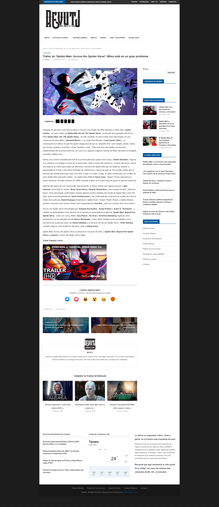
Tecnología (133, 38)
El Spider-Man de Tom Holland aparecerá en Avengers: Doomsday (167, 141)
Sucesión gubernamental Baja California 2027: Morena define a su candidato (61, 443)
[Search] (175, 38)
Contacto (172, 2)
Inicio (46, 38)
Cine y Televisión (117, 38)
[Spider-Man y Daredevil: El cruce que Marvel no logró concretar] (150, 124)
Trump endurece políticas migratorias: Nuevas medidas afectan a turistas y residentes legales (101, 2)
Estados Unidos (80, 38)
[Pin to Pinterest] (65, 121)
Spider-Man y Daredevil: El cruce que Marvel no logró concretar (167, 124)
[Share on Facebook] (58, 121)
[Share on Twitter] (62, 121)
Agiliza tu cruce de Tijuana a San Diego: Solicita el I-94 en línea (159, 212)
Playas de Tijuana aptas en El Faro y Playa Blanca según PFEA (62, 462)
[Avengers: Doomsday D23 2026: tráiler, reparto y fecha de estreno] (122, 391)
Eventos (163, 2)
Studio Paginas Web (130, 492)
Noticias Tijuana (60, 38)
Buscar (145, 69)
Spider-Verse (60, 309)
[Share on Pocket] (73, 121)
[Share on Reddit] (69, 121)
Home (45, 48)
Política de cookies (149, 259)
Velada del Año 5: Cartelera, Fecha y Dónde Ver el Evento (157, 182)
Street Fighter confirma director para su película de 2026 (159, 191)
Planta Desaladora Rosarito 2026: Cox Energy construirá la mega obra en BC (61, 452)
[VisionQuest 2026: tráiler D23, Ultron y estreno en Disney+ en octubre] (90, 391)
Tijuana (134, 2)
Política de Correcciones (151, 249)
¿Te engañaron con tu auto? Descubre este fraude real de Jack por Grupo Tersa (159, 172)
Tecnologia (144, 2)
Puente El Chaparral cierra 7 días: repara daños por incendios (63, 471)
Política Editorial (148, 244)
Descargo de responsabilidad (153, 254)
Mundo (103, 38)
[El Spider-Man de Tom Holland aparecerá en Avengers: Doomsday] (150, 141)
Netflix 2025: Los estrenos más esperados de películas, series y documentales (159, 163)
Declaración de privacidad (152, 238)
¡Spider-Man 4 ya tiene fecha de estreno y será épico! (167, 109)
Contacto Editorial (149, 233)
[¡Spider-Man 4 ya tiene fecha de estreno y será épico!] (150, 110)
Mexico (94, 38)
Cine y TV (154, 2)
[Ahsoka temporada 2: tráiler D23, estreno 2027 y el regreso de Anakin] (58, 391)
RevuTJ (47, 59)
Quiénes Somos (148, 228)
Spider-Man (48, 309)
